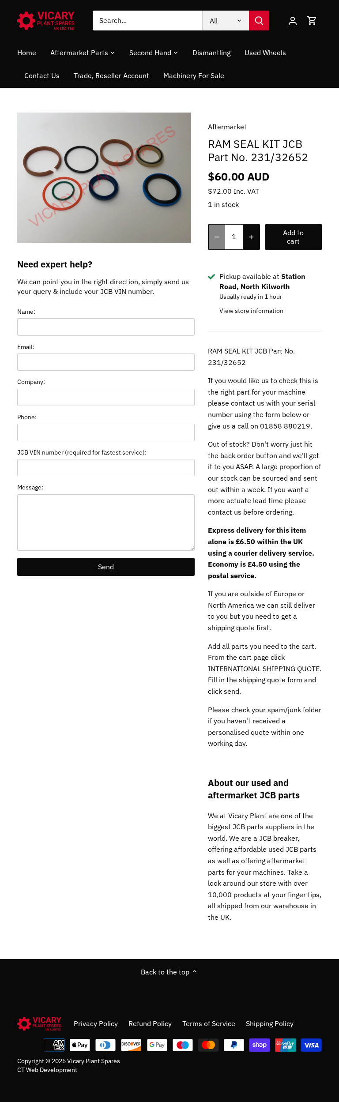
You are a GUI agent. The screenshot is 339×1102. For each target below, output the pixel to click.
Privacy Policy (96, 1023)
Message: (30, 487)
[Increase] (251, 237)
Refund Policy (150, 1023)
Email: (25, 346)
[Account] (292, 20)
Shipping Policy (270, 1023)
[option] (104, 178)
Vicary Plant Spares (93, 1061)
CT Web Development (47, 1069)
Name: (26, 311)
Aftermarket (227, 126)
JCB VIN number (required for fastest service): (82, 452)
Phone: (27, 417)
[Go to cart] (312, 20)
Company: (31, 381)
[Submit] (259, 20)
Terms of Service (208, 1023)
